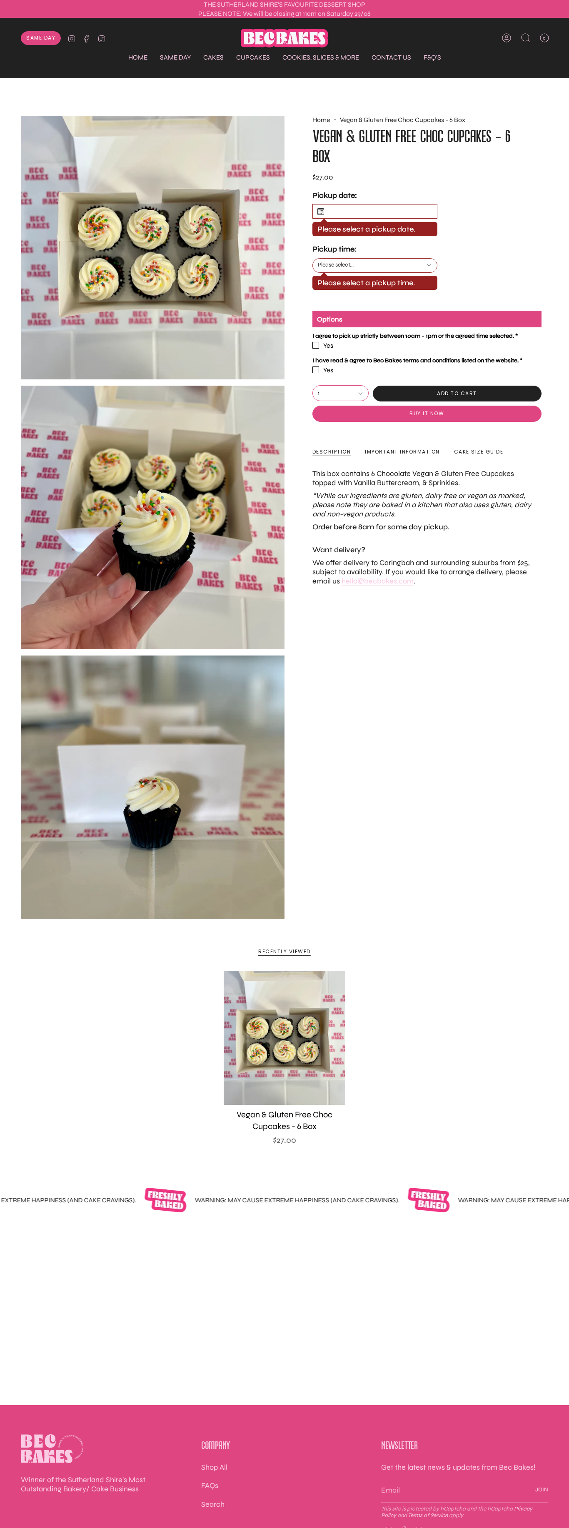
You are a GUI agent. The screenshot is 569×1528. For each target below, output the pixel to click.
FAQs (209, 1485)
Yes (328, 346)
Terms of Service (428, 1515)
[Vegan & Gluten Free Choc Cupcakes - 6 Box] (285, 1038)
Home (321, 120)
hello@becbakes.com (378, 581)
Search (213, 1504)
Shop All (214, 1467)
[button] (175, 57)
